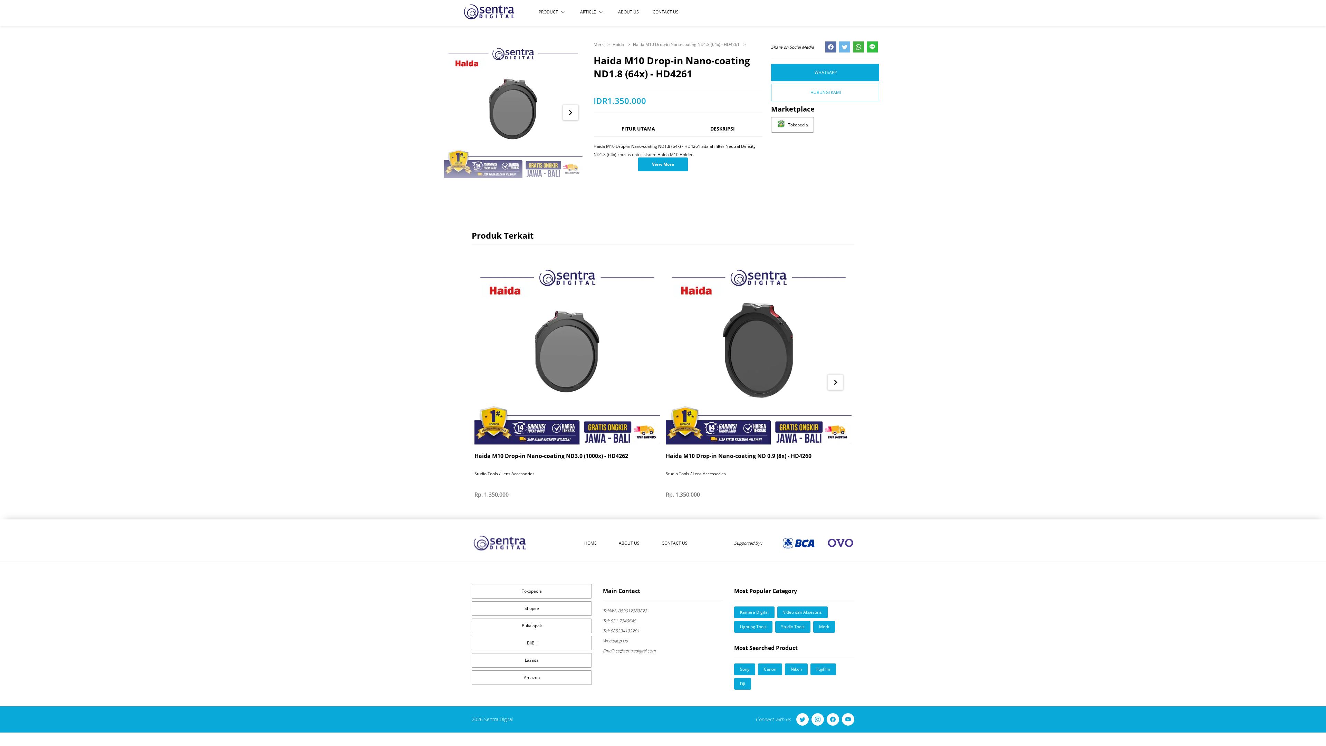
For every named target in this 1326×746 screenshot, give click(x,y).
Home (590, 543)
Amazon (532, 677)
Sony (744, 669)
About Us (628, 12)
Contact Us (666, 12)
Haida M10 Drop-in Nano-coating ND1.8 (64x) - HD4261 (687, 44)
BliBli (532, 643)
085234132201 (621, 631)
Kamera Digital (754, 612)
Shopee (532, 608)
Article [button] (588, 12)
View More (663, 164)
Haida (619, 44)
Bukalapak (532, 626)
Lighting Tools (753, 627)
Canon (770, 669)
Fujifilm (823, 669)
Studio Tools (793, 627)
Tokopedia (532, 591)
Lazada (532, 660)
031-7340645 (619, 621)
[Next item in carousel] (570, 112)
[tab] (638, 131)
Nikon (796, 669)
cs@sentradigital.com (629, 651)
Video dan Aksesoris (802, 612)
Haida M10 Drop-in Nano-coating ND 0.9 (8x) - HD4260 (738, 456)
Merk (599, 44)
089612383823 (625, 611)
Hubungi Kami (825, 92)
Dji (742, 684)
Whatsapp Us (615, 641)
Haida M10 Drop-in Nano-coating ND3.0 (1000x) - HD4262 (551, 456)
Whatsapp (826, 72)
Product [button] (548, 12)
